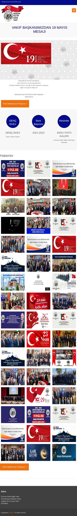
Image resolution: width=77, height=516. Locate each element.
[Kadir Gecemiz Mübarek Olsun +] (38, 452)
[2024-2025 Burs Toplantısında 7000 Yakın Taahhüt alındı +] (64, 301)
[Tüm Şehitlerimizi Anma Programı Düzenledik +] (38, 357)
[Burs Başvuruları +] (13, 168)
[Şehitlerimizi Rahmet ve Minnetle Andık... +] (64, 263)
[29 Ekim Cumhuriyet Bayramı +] (38, 301)
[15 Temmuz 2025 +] (64, 225)
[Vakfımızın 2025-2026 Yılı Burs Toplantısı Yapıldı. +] (64, 206)
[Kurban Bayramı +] (38, 244)
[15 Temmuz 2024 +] (64, 320)
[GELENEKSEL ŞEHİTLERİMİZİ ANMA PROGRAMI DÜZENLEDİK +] (64, 187)
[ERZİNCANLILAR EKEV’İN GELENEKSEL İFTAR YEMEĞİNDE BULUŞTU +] (38, 187)
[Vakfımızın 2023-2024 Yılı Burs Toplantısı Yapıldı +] (64, 395)
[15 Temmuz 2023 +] (64, 414)
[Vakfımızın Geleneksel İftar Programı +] (64, 338)
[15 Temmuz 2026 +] (38, 168)
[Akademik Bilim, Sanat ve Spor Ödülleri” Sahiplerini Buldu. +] (13, 338)
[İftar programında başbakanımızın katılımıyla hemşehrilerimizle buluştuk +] (13, 452)
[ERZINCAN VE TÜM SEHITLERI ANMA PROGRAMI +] (13, 206)
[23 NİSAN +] (38, 338)
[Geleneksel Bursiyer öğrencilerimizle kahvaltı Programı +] (13, 301)
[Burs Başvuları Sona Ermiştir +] (13, 414)
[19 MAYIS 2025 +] (64, 244)
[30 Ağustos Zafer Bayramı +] (38, 320)
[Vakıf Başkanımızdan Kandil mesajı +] (13, 282)
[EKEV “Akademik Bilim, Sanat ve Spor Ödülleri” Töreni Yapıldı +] (13, 395)
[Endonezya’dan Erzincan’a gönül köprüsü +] (38, 225)
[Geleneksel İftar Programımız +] (38, 263)
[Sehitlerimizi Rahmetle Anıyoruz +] (64, 282)
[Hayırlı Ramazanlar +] (64, 452)
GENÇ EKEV (13, 132)
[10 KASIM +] (13, 225)
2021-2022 (38, 132)
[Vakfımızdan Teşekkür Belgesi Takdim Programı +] (13, 244)
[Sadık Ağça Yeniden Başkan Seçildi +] (38, 206)
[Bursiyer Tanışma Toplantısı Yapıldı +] (38, 376)
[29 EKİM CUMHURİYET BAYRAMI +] (38, 395)
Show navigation (74, 10)
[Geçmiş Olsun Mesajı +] (13, 320)
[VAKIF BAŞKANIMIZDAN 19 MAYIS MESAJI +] (38, 433)
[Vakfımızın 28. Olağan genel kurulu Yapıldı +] (13, 376)
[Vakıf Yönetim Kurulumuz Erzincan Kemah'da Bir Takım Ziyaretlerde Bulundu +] (64, 376)
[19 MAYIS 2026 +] (13, 187)
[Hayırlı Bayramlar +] (64, 168)
